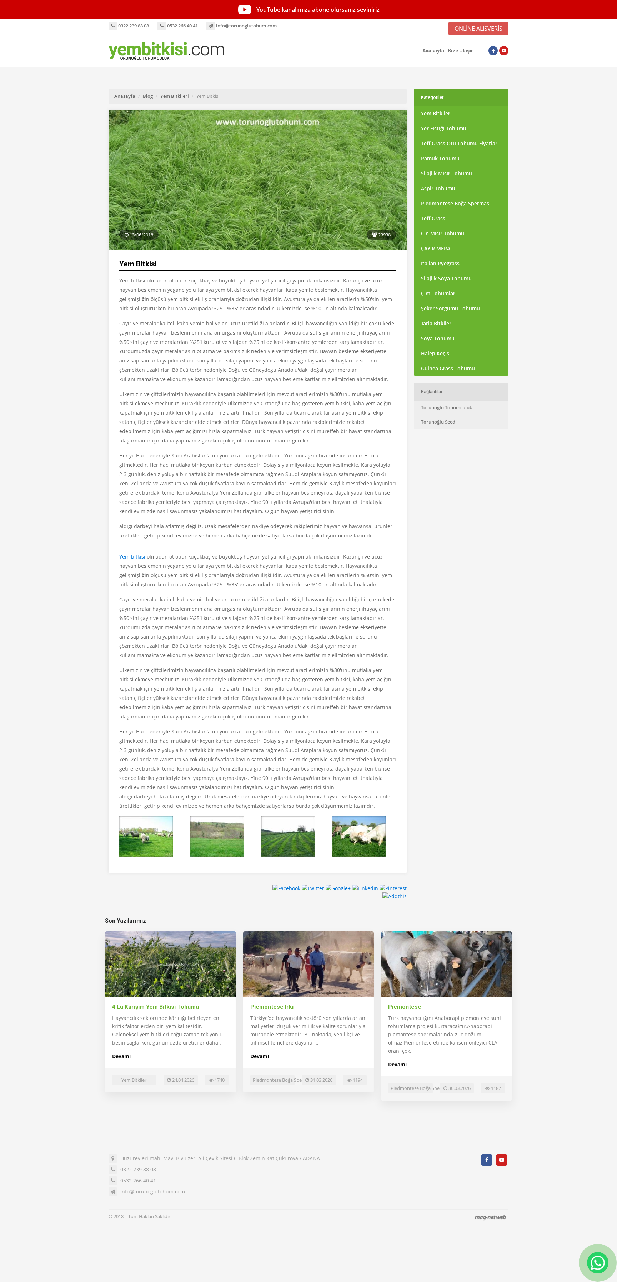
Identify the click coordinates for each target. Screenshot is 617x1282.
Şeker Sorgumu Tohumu (450, 308)
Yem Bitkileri (174, 96)
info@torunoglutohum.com (246, 25)
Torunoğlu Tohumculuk (446, 407)
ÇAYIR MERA (435, 248)
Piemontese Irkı (272, 1006)
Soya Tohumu (438, 338)
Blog (148, 96)
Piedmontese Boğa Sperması (456, 203)
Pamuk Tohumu (440, 158)
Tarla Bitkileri (437, 323)
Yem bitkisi (132, 556)
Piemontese (404, 1006)
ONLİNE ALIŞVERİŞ (478, 28)
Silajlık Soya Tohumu (446, 278)
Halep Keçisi (436, 353)
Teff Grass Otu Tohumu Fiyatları (460, 143)
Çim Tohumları (439, 293)
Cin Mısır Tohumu (442, 233)
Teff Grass (433, 218)
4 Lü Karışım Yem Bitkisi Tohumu (155, 1006)
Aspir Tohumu (438, 188)
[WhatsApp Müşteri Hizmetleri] (597, 1262)
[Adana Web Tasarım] (490, 1217)
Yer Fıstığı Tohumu (443, 128)
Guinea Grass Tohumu (448, 368)
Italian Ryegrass (440, 263)
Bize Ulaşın (461, 51)
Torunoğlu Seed (438, 422)
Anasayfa (433, 51)
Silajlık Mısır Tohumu (446, 173)
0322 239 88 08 (133, 25)
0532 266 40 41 (182, 25)
